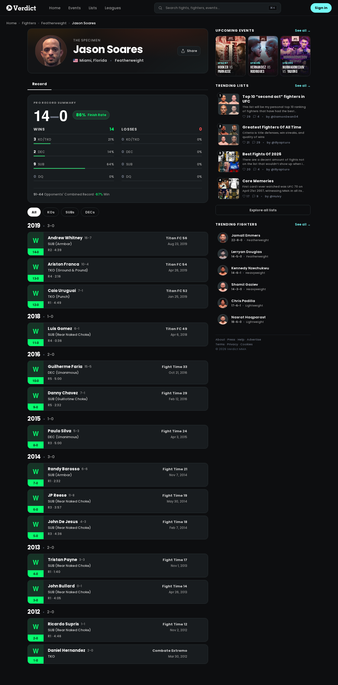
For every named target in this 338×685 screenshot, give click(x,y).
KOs (50, 212)
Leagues (113, 8)
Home (54, 8)
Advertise (254, 339)
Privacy (232, 344)
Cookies (246, 344)
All (34, 212)
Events (74, 8)
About (220, 339)
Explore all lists (263, 209)
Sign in (321, 7)
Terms (220, 344)
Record (39, 84)
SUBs (69, 212)
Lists (93, 8)
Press (231, 339)
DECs (90, 212)
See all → (303, 30)
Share (192, 51)
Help (241, 339)
